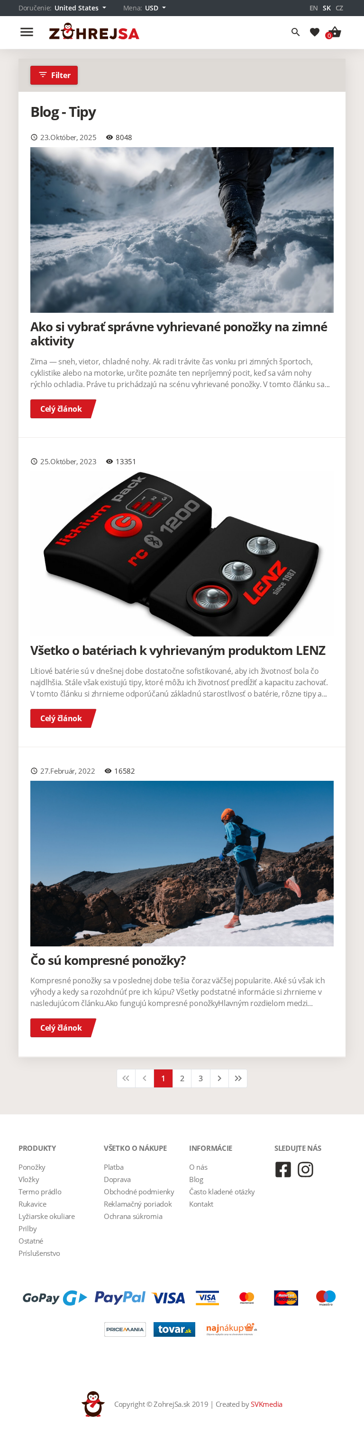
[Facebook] (283, 1169)
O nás (198, 1167)
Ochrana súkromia (133, 1216)
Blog (196, 1179)
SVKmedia (266, 1404)
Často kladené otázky (222, 1191)
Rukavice (32, 1204)
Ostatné (30, 1240)
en (313, 7)
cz (339, 7)
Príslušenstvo (39, 1253)
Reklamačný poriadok (138, 1204)
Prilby (27, 1228)
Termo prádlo (39, 1191)
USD (152, 7)
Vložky (28, 1179)
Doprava (117, 1179)
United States (77, 7)
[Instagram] (305, 1169)
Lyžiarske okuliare (46, 1216)
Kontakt (201, 1204)
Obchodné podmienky (139, 1191)
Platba (113, 1167)
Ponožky (32, 1167)
